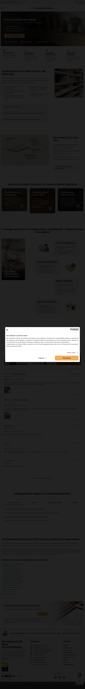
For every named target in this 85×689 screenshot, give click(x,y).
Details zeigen (71, 352)
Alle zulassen (67, 358)
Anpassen (41, 358)
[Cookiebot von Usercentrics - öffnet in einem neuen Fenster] (71, 329)
